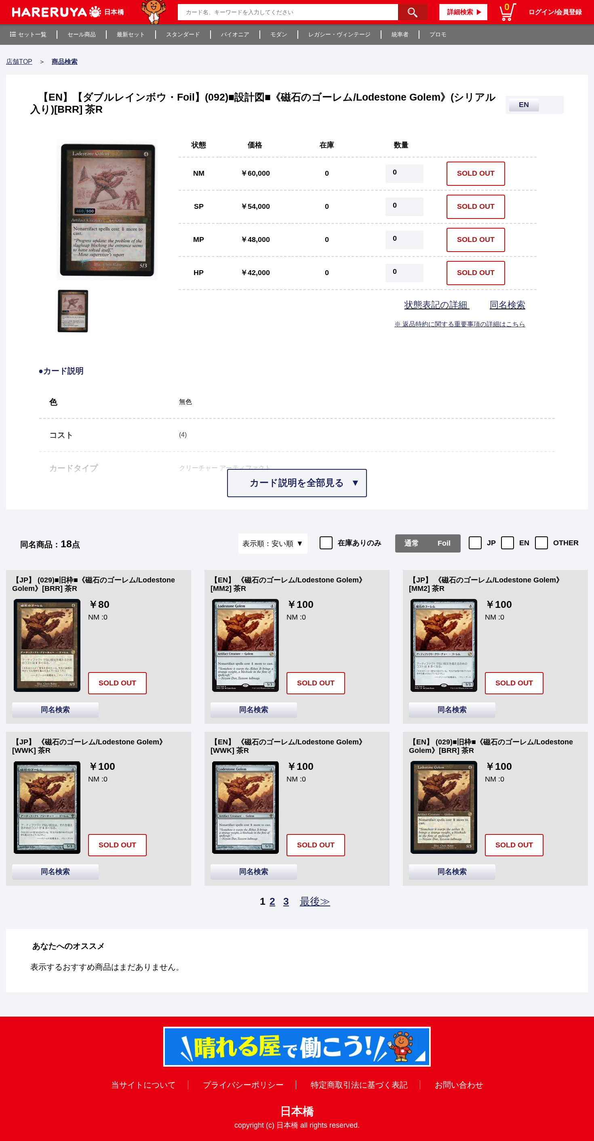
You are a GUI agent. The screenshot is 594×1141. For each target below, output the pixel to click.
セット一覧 (32, 34)
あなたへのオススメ (68, 945)
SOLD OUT (476, 173)
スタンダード (183, 34)
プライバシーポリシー (243, 1084)
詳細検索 (460, 11)
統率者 (400, 34)
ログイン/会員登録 (555, 11)
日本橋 (297, 1111)
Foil (444, 543)
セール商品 (81, 34)
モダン (278, 34)
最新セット (131, 34)
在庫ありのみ (359, 543)
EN (524, 543)
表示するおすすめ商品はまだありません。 (107, 966)
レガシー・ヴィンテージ (339, 34)
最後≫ (315, 901)
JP (491, 543)
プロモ (438, 34)
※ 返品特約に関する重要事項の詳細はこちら (459, 324)
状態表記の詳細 (437, 305)
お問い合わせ (459, 1084)
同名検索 (507, 305)
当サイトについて (143, 1084)
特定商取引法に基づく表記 (359, 1084)
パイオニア (235, 34)
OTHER (566, 543)
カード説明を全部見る (297, 482)
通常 (411, 543)
